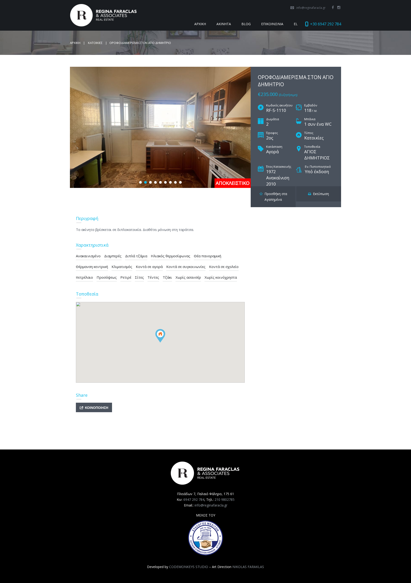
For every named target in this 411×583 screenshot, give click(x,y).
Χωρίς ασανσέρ (188, 277)
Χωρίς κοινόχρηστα (221, 277)
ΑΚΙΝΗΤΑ (223, 24)
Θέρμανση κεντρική (92, 266)
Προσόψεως (107, 277)
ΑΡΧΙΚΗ (200, 24)
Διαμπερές (113, 255)
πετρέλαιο (84, 277)
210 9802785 (225, 499)
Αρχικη (75, 43)
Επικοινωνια (272, 24)
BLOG (246, 24)
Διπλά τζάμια (136, 255)
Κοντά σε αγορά (149, 266)
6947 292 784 (193, 499)
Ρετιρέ (125, 277)
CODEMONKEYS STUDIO (188, 566)
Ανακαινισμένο (88, 255)
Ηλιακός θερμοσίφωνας (170, 255)
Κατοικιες (95, 43)
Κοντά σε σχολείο (224, 266)
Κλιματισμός (122, 266)
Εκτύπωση (320, 193)
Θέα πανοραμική (207, 255)
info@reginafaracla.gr (311, 8)
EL (296, 24)
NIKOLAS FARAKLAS (248, 566)
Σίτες (139, 277)
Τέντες (153, 277)
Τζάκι (167, 277)
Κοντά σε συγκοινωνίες (186, 266)
